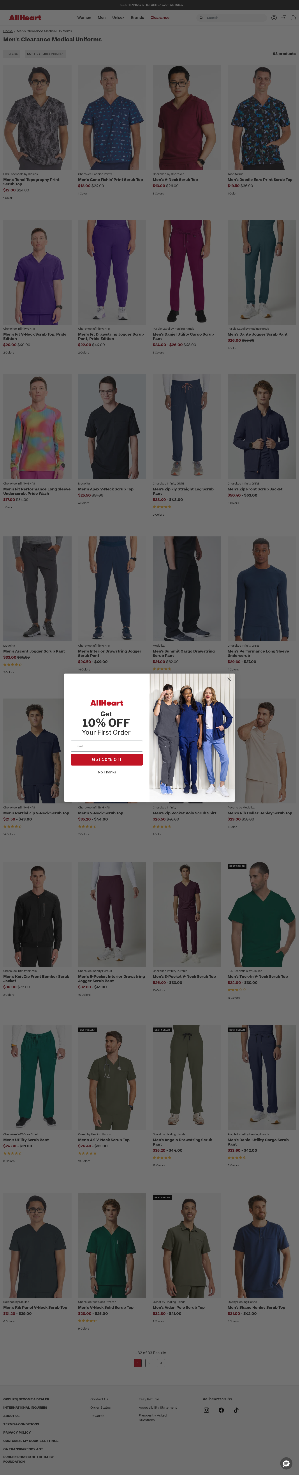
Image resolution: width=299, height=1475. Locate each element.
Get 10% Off (107, 759)
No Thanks (107, 772)
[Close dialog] (229, 679)
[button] (286, 1463)
